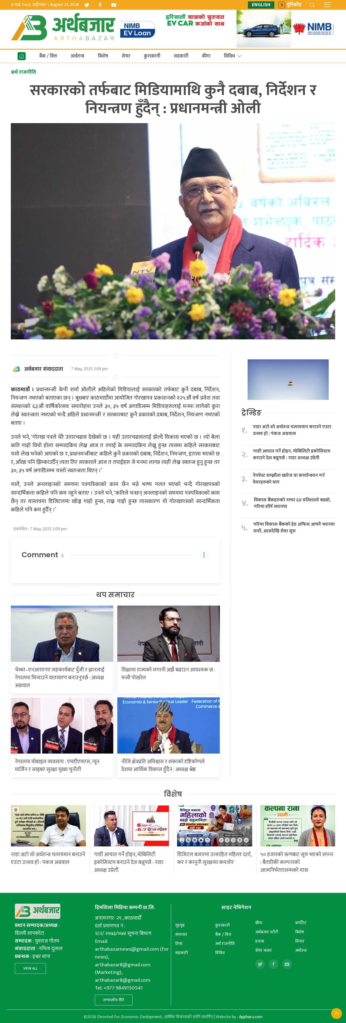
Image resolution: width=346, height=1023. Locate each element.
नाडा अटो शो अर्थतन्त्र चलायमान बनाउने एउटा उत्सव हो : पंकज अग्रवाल (292, 430)
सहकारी (181, 56)
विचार (299, 941)
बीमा (206, 56)
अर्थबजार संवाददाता (43, 369)
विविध (229, 56)
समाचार (181, 934)
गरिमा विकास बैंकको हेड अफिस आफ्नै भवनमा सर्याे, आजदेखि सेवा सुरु (294, 527)
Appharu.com (250, 1017)
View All (30, 968)
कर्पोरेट (300, 923)
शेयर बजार (263, 950)
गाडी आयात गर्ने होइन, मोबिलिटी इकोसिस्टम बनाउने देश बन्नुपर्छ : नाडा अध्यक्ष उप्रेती (291, 454)
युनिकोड (294, 5)
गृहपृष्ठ (180, 925)
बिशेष (103, 56)
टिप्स (178, 943)
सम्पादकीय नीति (113, 1000)
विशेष (173, 794)
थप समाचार (115, 595)
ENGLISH (261, 5)
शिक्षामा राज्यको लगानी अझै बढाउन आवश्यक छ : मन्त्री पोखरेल (168, 673)
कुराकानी (152, 56)
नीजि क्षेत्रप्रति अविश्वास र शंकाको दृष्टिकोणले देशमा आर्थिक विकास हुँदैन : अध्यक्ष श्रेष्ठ (163, 765)
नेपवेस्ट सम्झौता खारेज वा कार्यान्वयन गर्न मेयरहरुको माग (289, 478)
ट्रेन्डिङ (251, 413)
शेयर (126, 56)
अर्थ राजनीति (225, 943)
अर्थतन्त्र (77, 56)
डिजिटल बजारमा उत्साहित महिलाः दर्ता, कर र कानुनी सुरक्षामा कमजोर (214, 858)
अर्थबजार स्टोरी (266, 932)
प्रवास (259, 941)
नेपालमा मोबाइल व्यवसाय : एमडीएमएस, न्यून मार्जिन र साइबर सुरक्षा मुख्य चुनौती (57, 765)
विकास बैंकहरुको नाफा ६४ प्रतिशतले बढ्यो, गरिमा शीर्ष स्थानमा (292, 503)
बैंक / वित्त (48, 56)
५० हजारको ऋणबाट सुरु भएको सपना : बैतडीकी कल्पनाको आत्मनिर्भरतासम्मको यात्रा (296, 862)
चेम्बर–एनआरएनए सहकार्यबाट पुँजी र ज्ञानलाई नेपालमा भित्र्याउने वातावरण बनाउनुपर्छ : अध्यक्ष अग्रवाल (59, 677)
